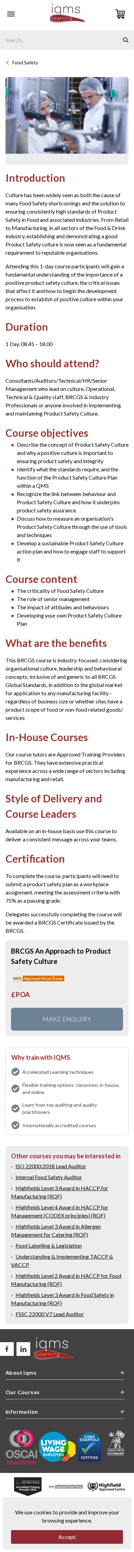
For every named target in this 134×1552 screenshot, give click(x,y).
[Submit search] (126, 40)
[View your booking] (122, 14)
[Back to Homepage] (66, 14)
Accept (67, 1537)
